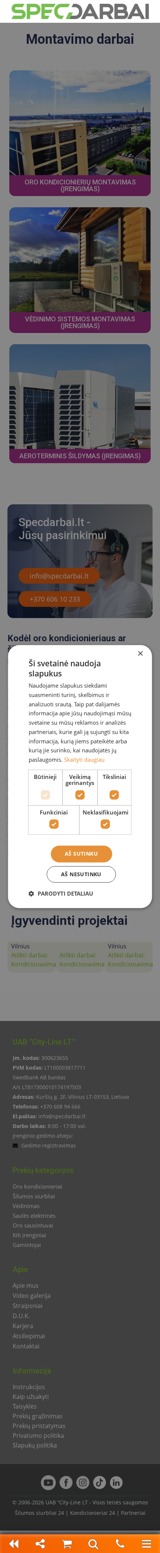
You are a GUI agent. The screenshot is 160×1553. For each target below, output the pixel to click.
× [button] (140, 654)
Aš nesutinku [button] (81, 874)
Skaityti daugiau (84, 759)
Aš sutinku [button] (81, 853)
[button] (61, 893)
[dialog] (80, 776)
